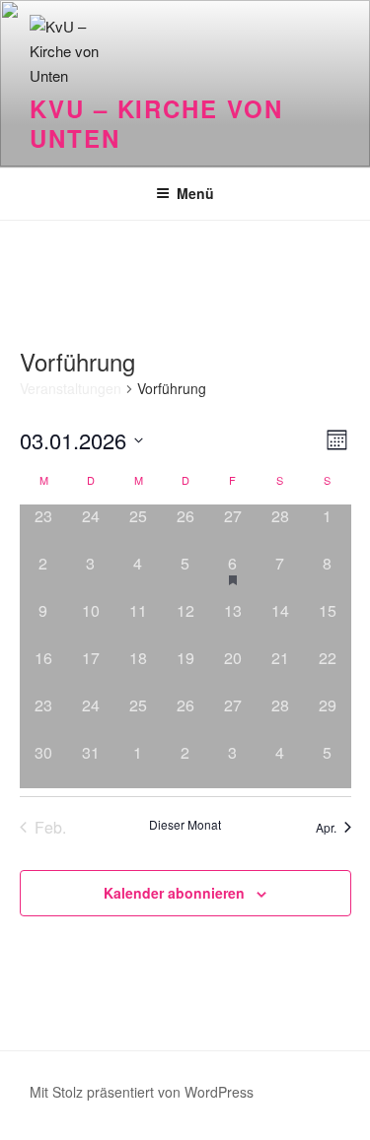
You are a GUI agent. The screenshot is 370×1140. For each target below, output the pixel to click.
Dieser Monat (185, 825)
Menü (195, 193)
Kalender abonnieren (174, 893)
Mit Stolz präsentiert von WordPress (142, 1092)
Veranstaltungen (70, 388)
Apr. (326, 827)
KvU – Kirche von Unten (156, 123)
